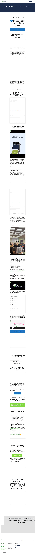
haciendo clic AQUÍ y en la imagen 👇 (15, 434)
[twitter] (17, 545)
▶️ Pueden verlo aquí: (17, 455)
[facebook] (29, 1)
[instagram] (31, 1)
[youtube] (15, 547)
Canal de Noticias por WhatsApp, (15, 428)
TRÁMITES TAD (3, 548)
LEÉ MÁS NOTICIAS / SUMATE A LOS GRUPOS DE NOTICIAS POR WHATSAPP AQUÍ (19, 528)
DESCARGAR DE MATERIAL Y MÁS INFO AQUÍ (17, 29)
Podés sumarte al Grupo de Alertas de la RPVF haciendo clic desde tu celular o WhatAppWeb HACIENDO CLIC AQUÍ (17, 405)
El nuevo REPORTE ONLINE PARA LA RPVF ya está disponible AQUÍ (17, 331)
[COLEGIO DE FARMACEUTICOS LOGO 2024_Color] (3, 0)
